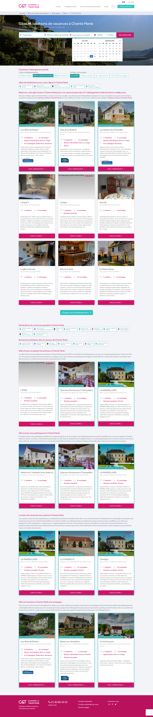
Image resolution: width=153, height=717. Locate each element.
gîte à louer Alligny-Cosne (68, 132)
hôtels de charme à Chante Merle (120, 98)
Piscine (113, 76)
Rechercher (125, 35)
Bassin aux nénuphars (70, 641)
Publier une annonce (126, 6)
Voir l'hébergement (36, 169)
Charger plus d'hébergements (75, 312)
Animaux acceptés (87, 76)
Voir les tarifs (36, 236)
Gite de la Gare (66, 269)
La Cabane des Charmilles (111, 130)
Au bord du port (107, 641)
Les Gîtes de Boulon (30, 130)
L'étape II (24, 202)
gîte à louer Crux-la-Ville (68, 644)
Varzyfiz (103, 202)
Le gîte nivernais (27, 269)
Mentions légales (83, 707)
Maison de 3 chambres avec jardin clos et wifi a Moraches (46, 472)
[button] (124, 2)
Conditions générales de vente (88, 704)
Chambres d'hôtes (70, 6)
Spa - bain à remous (102, 76)
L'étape (63, 202)
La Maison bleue (107, 269)
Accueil (58, 6)
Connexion (131, 2)
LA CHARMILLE (67, 559)
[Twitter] (115, 704)
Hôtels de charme (60, 75)
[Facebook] (112, 704)
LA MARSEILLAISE (108, 390)
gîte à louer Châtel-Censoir (109, 644)
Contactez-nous (113, 701)
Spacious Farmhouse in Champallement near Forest (83, 390)
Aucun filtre (74, 75)
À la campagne (123, 76)
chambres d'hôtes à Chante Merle (49, 98)
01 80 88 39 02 (59, 702)
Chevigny (104, 559)
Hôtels (106, 6)
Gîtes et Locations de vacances (90, 6)
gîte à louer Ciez (105, 132)
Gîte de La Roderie (68, 130)
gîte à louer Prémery (27, 132)
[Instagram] (109, 704)
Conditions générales (85, 701)
